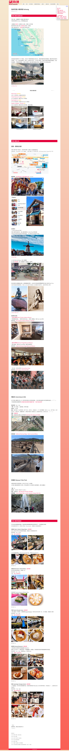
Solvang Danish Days (25, 368)
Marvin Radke (14, 312)
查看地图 (29, 529)
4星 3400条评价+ (17, 615)
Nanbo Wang (14, 257)
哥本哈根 (16, 261)
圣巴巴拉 (23, 25)
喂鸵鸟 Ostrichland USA (61, 11)
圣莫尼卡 (65, 18)
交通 (57, 8)
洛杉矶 (16, 24)
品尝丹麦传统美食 (60, 13)
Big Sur (58, 17)
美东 (27, 4)
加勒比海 (47, 4)
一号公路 (21, 27)
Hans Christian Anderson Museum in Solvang (25, 320)
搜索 (58, 4)
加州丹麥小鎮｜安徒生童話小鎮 (22, 176)
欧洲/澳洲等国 (53, 4)
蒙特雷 (58, 16)
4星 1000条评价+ (17, 573)
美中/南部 (31, 4)
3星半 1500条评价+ (18, 652)
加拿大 (43, 4)
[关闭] (67, 6)
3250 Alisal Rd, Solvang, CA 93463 (26, 491)
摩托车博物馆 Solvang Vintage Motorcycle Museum (22, 342)
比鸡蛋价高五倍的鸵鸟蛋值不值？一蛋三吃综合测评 (31, 402)
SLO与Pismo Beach (63, 17)
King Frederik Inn (14, 100)
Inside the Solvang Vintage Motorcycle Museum (25, 346)
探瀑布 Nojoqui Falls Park (61, 12)
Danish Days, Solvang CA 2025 (22, 369)
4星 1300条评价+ (17, 534)
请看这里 (16, 413)
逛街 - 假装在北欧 (60, 10)
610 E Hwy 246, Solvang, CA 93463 (33, 415)
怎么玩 (58, 9)
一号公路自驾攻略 (60, 15)
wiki (17, 312)
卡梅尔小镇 (64, 16)
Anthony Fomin (14, 85)
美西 (23, 4)
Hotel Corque (14, 93)
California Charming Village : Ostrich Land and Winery (27, 434)
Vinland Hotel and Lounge (16, 96)
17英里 (61, 16)
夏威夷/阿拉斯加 (37, 4)
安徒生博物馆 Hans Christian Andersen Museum (21, 317)
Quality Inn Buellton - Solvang (17, 103)
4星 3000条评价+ (17, 690)
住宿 (59, 8)
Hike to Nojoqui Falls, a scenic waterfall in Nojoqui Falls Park (28, 493)
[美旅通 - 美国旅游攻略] (14, 4)
